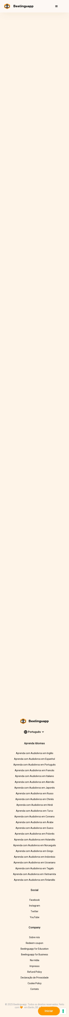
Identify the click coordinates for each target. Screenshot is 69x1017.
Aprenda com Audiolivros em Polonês (34, 833)
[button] (56, 6)
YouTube (34, 917)
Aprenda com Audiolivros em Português (34, 764)
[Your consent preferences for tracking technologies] (63, 1011)
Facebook (34, 900)
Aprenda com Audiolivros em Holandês (34, 839)
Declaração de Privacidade (35, 977)
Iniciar (49, 1011)
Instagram (34, 905)
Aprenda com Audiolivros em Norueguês (34, 845)
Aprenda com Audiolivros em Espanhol (34, 759)
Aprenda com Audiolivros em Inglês (34, 753)
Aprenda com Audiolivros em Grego (34, 851)
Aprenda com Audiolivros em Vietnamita (34, 874)
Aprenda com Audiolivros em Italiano (34, 776)
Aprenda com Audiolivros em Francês (34, 770)
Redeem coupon (34, 943)
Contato (34, 989)
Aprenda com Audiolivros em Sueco (34, 828)
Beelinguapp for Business (34, 954)
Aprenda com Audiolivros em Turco (34, 810)
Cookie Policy (35, 983)
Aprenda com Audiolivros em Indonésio (34, 856)
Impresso (35, 966)
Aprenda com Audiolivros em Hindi (34, 805)
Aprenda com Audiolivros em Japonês (34, 787)
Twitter (34, 911)
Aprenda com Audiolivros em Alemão (34, 782)
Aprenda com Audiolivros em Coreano (34, 816)
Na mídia (34, 960)
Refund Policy (34, 972)
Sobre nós (34, 937)
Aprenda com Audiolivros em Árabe (34, 822)
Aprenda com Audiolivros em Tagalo (34, 868)
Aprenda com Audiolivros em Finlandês (34, 880)
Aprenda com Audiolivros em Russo (34, 793)
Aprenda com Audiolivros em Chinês (34, 799)
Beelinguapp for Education (35, 948)
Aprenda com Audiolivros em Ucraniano (34, 862)
